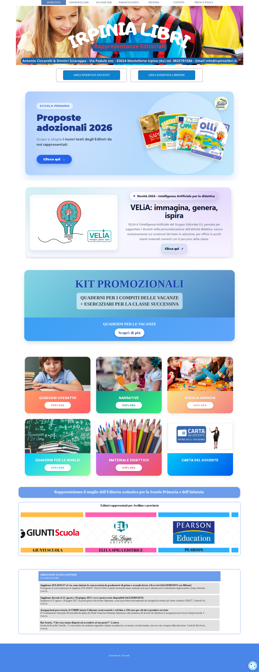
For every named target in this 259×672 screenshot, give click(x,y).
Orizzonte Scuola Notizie (58, 574)
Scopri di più (129, 333)
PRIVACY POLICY (204, 2)
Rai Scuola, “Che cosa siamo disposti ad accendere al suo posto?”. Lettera (79, 622)
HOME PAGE (53, 2)
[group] (129, 532)
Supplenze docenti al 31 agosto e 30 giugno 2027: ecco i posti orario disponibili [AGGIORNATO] (91, 597)
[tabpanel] (129, 492)
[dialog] (252, 665)
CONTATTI (178, 2)
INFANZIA (153, 2)
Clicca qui (54, 159)
